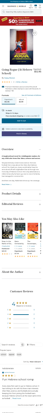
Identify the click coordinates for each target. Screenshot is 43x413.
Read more (16, 398)
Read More (6, 184)
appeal (11, 354)
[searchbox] (10, 345)
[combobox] (33, 362)
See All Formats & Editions (31, 95)
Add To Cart (21, 121)
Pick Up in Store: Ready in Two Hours (21, 1)
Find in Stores (21, 134)
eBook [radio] (21, 101)
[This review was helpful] (36, 405)
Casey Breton (9, 78)
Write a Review (21, 82)
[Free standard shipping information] (38, 116)
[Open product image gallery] (21, 47)
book (19, 354)
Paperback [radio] (9, 101)
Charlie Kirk (6, 246)
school (3, 354)
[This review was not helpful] (40, 405)
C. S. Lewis (18, 246)
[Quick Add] (10, 236)
